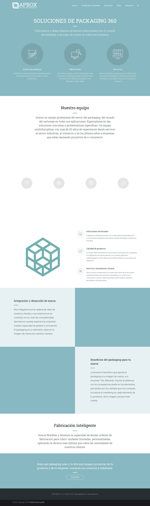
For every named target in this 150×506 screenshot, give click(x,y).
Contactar (75, 477)
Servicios (108, 5)
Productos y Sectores (91, 5)
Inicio (74, 5)
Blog (119, 5)
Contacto (129, 5)
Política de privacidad (37, 502)
